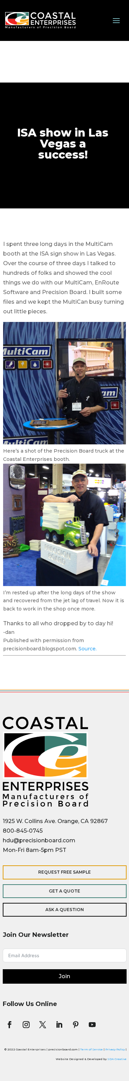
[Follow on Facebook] (10, 1024)
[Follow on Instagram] (26, 1024)
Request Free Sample (64, 872)
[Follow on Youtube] (92, 1024)
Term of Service (91, 1049)
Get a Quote (64, 891)
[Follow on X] (43, 1024)
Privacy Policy (115, 1049)
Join (64, 976)
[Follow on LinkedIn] (59, 1024)
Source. (87, 649)
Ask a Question (64, 909)
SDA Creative (117, 1059)
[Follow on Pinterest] (76, 1024)
